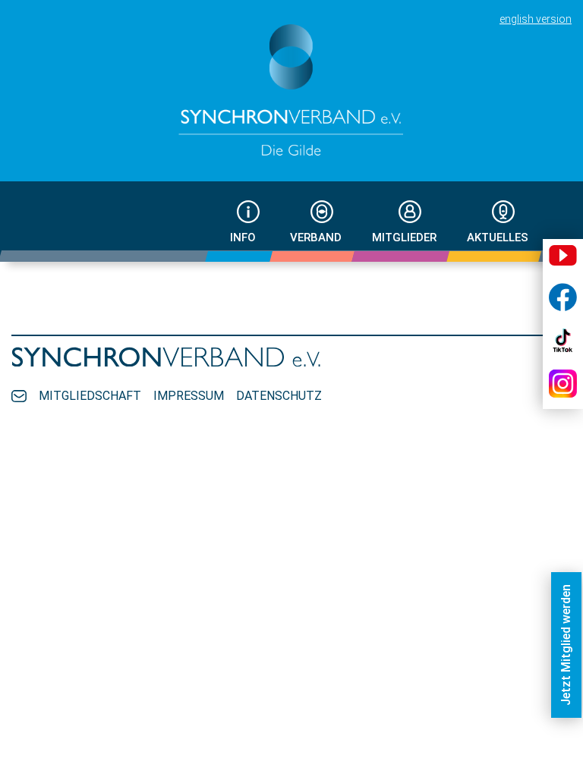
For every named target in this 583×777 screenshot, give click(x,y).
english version (535, 19)
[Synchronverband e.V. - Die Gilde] (291, 90)
